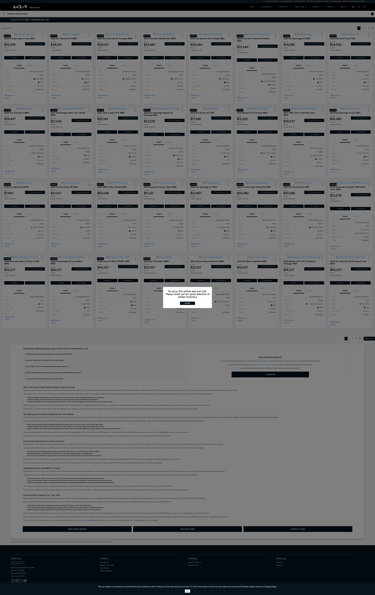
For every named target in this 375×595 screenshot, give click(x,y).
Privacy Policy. (271, 587)
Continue (187, 303)
